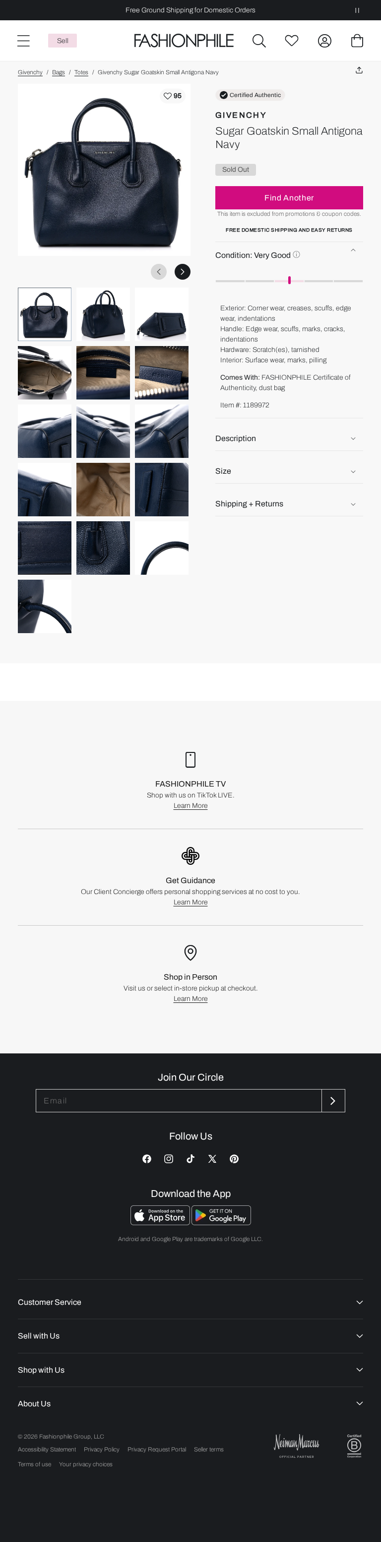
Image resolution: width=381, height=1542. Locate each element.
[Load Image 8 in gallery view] (103, 431)
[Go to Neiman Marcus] (296, 1445)
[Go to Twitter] (212, 1159)
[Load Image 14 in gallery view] (103, 548)
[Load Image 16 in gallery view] (44, 606)
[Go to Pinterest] (234, 1159)
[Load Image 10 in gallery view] (44, 489)
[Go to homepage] (184, 40)
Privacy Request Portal (156, 1449)
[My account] (324, 40)
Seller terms (209, 1449)
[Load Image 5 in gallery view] (103, 372)
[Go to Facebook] (147, 1159)
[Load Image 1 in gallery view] (44, 314)
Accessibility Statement (47, 1449)
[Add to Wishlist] (173, 96)
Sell (62, 41)
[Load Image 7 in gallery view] (44, 431)
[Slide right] (182, 272)
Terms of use (34, 1464)
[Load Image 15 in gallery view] (162, 548)
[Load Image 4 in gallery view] (44, 372)
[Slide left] (159, 272)
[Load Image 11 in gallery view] (103, 489)
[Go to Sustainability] (354, 1446)
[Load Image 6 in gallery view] (162, 372)
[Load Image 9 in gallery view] (162, 431)
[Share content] (359, 70)
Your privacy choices (86, 1464)
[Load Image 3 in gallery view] (162, 314)
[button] (259, 40)
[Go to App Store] (160, 1222)
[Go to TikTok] (190, 1159)
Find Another (289, 198)
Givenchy (30, 72)
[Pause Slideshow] (357, 10)
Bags (58, 72)
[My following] (291, 40)
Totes (81, 72)
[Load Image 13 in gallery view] (44, 548)
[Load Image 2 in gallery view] (103, 314)
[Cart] (357, 40)
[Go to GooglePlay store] (221, 1222)
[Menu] (23, 40)
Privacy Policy (102, 1449)
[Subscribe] (332, 1100)
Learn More (191, 805)
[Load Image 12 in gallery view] (162, 489)
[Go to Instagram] (169, 1159)
